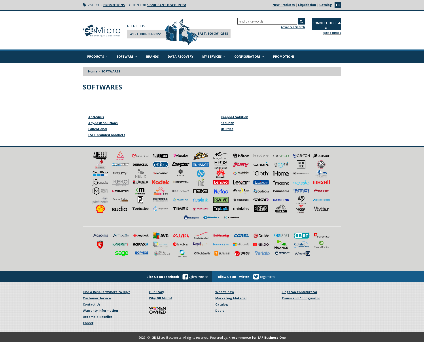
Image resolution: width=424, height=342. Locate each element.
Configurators (247, 56)
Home (92, 71)
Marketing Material (230, 298)
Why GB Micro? (160, 298)
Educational (97, 129)
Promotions (114, 5)
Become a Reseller (97, 317)
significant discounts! (166, 5)
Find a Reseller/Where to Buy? (106, 292)
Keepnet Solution (234, 117)
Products (95, 56)
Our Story (156, 292)
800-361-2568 (218, 33)
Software (125, 56)
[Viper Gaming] (301, 208)
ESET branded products (106, 135)
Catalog (325, 5)
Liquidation (307, 5)
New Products (284, 5)
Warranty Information (100, 310)
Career (88, 323)
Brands (152, 56)
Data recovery (180, 56)
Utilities (227, 129)
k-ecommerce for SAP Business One (257, 337)
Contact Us (91, 304)
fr (338, 5)
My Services (212, 56)
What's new (224, 292)
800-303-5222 (150, 34)
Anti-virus (96, 117)
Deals (219, 310)
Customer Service (97, 298)
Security (227, 123)
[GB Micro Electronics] (101, 30)
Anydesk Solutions (103, 123)
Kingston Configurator (299, 292)
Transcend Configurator (301, 298)
